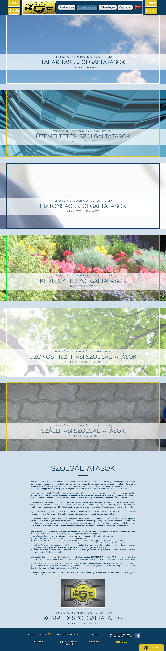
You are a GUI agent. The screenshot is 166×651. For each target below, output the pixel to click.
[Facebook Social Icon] (137, 635)
